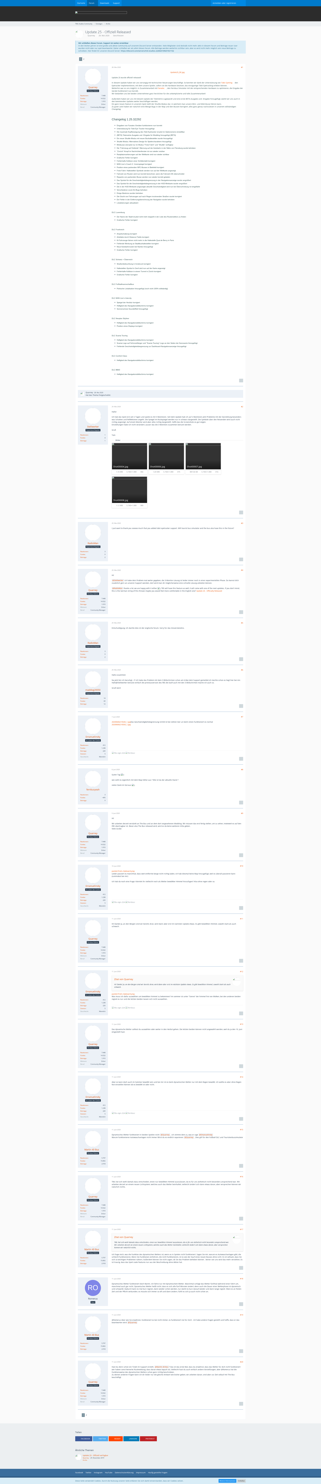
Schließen (241, 1481)
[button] (83, 1438)
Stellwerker (118, 580)
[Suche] (242, 3)
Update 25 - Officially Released (209, 591)
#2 (242, 406)
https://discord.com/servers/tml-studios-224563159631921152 (147, 51)
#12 (241, 971)
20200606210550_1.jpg (121, 724)
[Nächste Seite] (87, 59)
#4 (242, 570)
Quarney (91, 35)
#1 (242, 67)
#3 (242, 523)
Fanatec (161, 88)
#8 (242, 769)
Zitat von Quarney (123, 979)
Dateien (83, 754)
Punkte (82, 98)
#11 (241, 919)
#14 (241, 1077)
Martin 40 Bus (162, 1367)
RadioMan (118, 588)
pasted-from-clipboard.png (123, 871)
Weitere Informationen (227, 1481)
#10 (241, 866)
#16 (241, 1176)
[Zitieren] (241, 380)
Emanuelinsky (206, 1134)
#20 (241, 1362)
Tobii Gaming (226, 82)
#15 (241, 1129)
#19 (241, 1315)
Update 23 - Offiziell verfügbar (95, 1455)
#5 (242, 623)
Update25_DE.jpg (177, 72)
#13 (241, 1024)
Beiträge (83, 101)
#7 (242, 717)
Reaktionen (84, 96)
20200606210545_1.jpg (121, 722)
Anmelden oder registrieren (224, 3)
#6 (242, 670)
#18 (241, 1278)
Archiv (85, 1460)
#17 (241, 1229)
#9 (242, 813)
